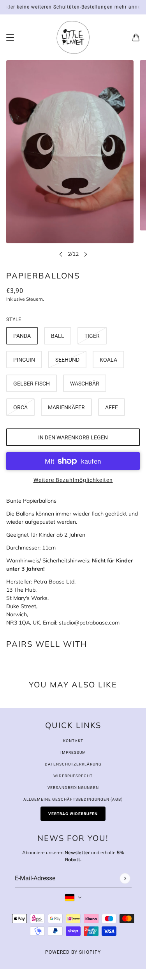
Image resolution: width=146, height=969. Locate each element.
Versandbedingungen (73, 787)
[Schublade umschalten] (10, 37)
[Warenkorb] (136, 37)
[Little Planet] (73, 37)
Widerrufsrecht (73, 776)
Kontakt (73, 741)
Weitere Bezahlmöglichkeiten (73, 480)
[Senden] (125, 878)
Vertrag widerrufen (73, 814)
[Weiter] (86, 254)
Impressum (73, 752)
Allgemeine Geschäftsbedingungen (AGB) (73, 799)
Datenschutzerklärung (73, 764)
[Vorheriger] (61, 254)
